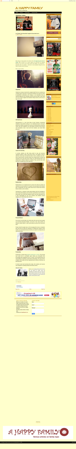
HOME (17, 12)
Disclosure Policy (34, 12)
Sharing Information (50, 125)
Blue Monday (49, 133)
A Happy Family (28, 8)
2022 (49, 113)
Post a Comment (20, 287)
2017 (49, 120)
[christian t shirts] (54, 29)
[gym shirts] (54, 56)
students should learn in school (33, 254)
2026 (49, 108)
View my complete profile (55, 97)
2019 (49, 117)
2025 (49, 109)
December (50, 121)
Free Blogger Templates (4, 442)
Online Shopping (50, 131)
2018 (49, 118)
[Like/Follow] (53, 104)
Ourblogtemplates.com (17, 442)
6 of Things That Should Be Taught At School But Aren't (27, 33)
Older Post (43, 289)
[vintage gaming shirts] (54, 90)
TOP (75, 442)
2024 (49, 110)
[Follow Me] (54, 104)
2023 (49, 112)
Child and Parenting (50, 129)
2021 (49, 114)
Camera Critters (49, 132)
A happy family (38, 422)
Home (30, 289)
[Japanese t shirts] (24, 30)
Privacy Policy (27, 12)
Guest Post (49, 130)
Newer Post (17, 289)
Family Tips (49, 124)
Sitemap (21, 12)
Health (48, 128)
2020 (49, 116)
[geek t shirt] (54, 73)
